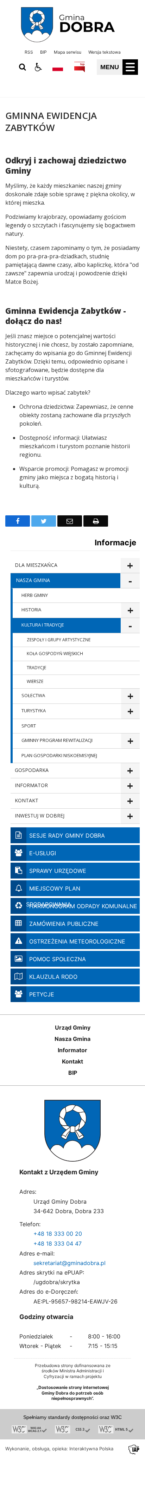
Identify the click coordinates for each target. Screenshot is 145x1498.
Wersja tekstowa (104, 52)
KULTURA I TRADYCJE (42, 625)
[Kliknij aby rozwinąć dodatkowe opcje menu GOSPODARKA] (130, 770)
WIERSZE (35, 681)
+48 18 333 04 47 (57, 1243)
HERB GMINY (34, 595)
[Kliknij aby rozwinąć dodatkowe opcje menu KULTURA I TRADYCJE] (130, 625)
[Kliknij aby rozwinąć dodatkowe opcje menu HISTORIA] (130, 610)
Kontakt (72, 1061)
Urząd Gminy (72, 1027)
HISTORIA (31, 609)
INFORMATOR (31, 785)
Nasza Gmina (72, 1038)
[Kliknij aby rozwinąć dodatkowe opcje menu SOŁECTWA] (130, 696)
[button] (38, 67)
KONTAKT (26, 800)
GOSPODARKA (32, 770)
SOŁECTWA (33, 695)
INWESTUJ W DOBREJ (39, 815)
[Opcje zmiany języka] (57, 67)
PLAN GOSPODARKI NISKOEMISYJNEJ (59, 755)
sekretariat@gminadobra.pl (69, 1262)
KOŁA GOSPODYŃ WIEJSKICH (55, 654)
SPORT (28, 726)
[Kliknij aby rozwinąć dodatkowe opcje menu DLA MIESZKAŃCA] (130, 565)
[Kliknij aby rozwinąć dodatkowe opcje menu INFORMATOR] (130, 785)
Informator (72, 1050)
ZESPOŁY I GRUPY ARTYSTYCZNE (58, 640)
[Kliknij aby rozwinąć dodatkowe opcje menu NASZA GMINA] (130, 580)
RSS (29, 52)
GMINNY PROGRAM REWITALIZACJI (57, 740)
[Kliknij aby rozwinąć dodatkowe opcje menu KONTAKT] (130, 801)
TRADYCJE (36, 668)
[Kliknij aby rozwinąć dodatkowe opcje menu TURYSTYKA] (130, 711)
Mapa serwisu (67, 52)
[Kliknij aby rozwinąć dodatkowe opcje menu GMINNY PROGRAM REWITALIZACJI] (130, 741)
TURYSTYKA (33, 710)
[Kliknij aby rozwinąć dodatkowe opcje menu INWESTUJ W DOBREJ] (130, 816)
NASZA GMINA (33, 580)
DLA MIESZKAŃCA (36, 565)
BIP (43, 52)
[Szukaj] (22, 67)
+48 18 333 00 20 (57, 1233)
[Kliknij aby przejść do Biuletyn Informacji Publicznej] (79, 67)
